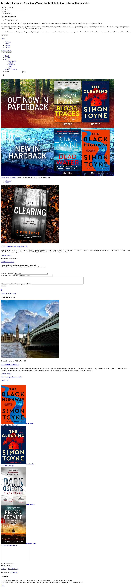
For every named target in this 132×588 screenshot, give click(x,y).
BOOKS (7, 57)
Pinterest (7, 47)
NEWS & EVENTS (11, 70)
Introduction (12, 61)
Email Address (6, 13)
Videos (11, 63)
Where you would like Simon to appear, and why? (16, 284)
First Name (4, 9)
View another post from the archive (11, 377)
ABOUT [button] (7, 59)
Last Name (4, 11)
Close (2, 38)
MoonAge (14, 572)
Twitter (7, 44)
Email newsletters (12, 20)
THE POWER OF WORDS (10, 365)
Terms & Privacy (13, 569)
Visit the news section (7, 262)
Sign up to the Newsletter (8, 177)
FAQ (10, 68)
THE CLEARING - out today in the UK (14, 246)
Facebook (8, 42)
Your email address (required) (10, 275)
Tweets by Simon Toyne (8, 293)
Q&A (10, 66)
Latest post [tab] (8, 181)
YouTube (7, 45)
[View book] (57, 127)
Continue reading (6, 255)
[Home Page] (6, 50)
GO (24, 71)
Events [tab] (7, 182)
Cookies (3, 569)
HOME (7, 56)
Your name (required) (7, 273)
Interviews (12, 64)
